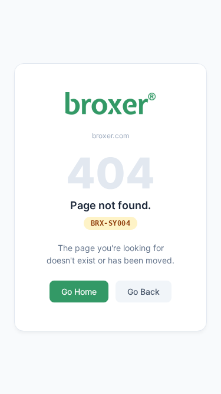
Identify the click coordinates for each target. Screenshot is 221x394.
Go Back (143, 291)
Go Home (79, 291)
